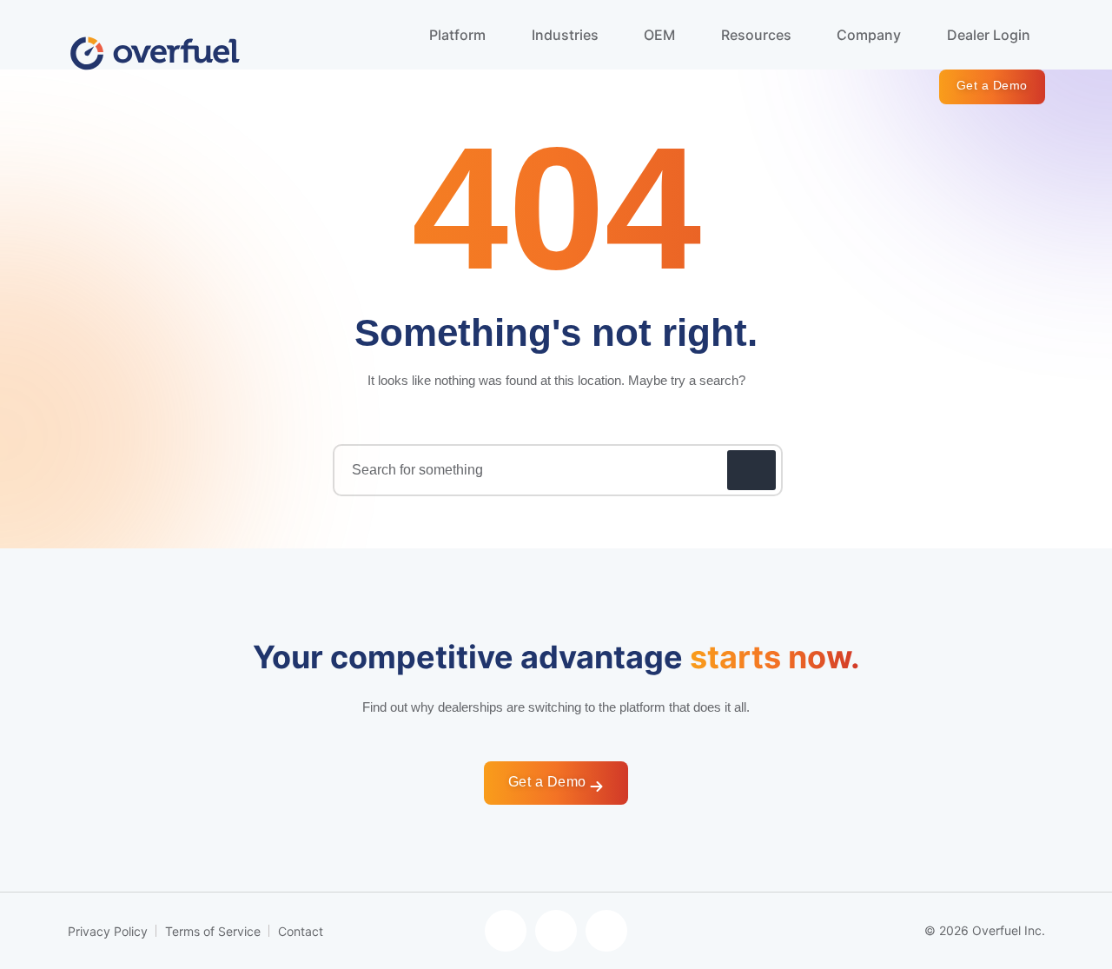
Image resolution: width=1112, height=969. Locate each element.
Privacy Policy (108, 931)
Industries (567, 34)
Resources (758, 34)
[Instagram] (556, 931)
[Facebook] (505, 931)
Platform (459, 34)
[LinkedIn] (606, 931)
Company (870, 34)
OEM (661, 34)
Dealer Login (988, 34)
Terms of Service (213, 931)
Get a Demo (992, 85)
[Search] (751, 470)
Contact (300, 931)
